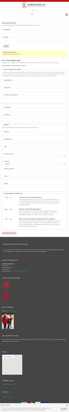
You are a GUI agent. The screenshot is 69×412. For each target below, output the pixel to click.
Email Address (8, 80)
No (11, 197)
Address (6, 131)
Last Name (7, 114)
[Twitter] (11, 396)
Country (6, 161)
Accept (64, 409)
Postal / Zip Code (8, 168)
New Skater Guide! (11, 311)
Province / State (8, 154)
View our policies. (41, 410)
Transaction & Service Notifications (30, 197)
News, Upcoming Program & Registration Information (36, 219)
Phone (6, 176)
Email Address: (7, 29)
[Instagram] (8, 396)
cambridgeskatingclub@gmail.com (19, 271)
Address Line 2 (8, 139)
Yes (7, 197)
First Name (7, 107)
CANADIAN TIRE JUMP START (9, 384)
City (5, 146)
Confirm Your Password (10, 95)
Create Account (9, 233)
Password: (6, 37)
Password (6, 87)
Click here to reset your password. (12, 54)
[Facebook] (4, 396)
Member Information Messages (29, 209)
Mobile (6, 183)
